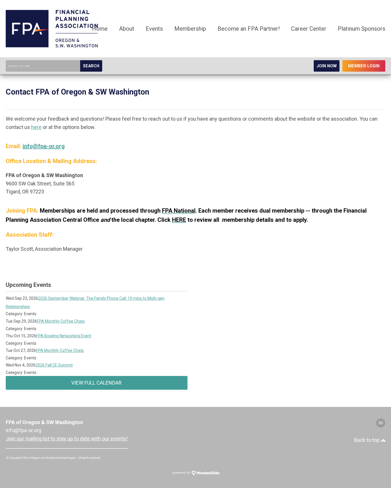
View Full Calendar (96, 383)
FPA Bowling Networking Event (63, 336)
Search (91, 66)
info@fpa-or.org (44, 146)
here (36, 127)
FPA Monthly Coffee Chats (61, 321)
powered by (181, 473)
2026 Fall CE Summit (54, 365)
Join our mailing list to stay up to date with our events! (67, 439)
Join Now (327, 66)
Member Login (364, 66)
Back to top (367, 440)
